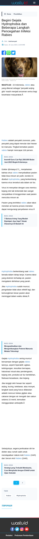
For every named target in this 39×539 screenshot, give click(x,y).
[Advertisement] (19, 117)
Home (9, 14)
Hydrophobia (14, 179)
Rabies (5, 140)
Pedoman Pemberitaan (24, 535)
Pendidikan (18, 14)
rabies (27, 85)
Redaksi (9, 535)
